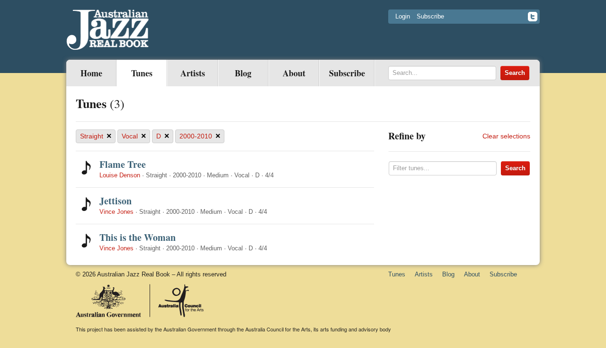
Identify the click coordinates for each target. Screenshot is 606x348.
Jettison (115, 201)
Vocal (134, 136)
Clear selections (506, 136)
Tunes (141, 73)
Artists (192, 73)
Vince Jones (116, 211)
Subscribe (430, 16)
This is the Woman (137, 237)
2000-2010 (200, 136)
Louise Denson (119, 175)
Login (402, 16)
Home (91, 73)
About (294, 73)
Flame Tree (122, 164)
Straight (96, 136)
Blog (243, 73)
